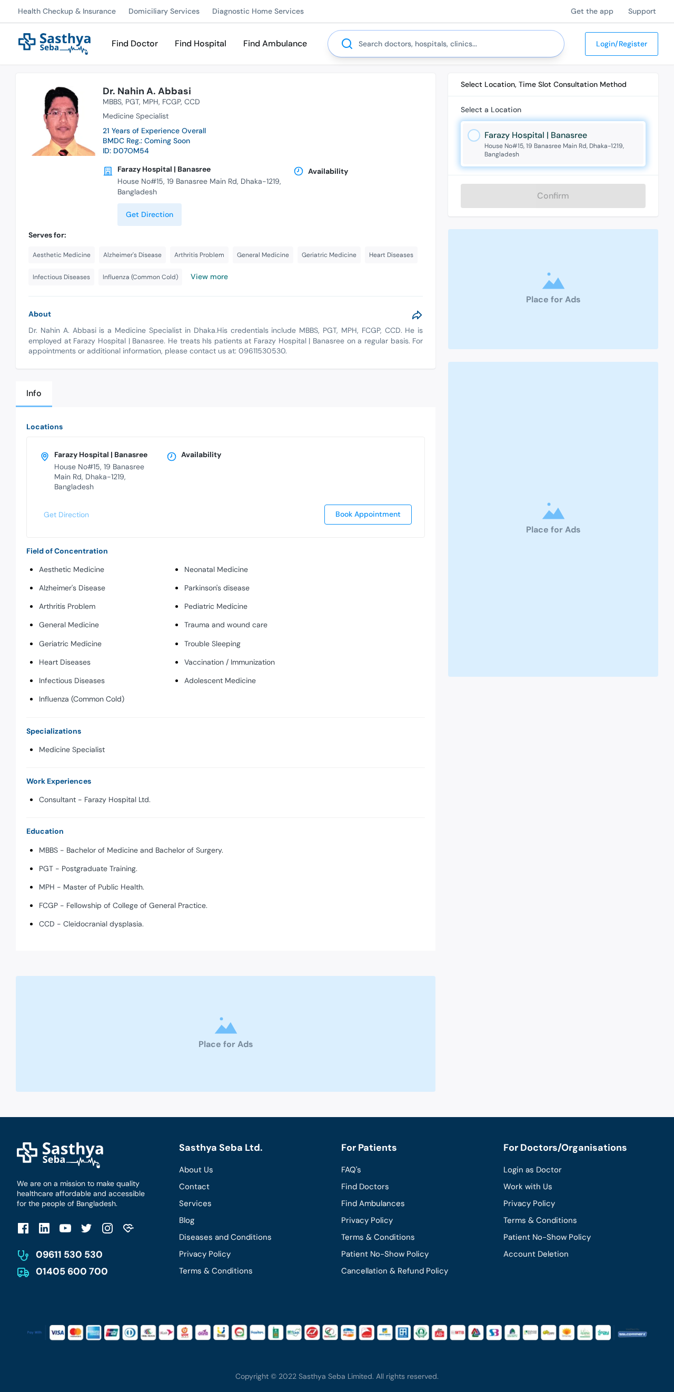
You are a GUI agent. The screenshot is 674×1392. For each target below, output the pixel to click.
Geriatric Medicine (70, 643)
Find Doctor (135, 43)
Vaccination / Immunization (229, 662)
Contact (194, 1186)
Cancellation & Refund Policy (394, 1271)
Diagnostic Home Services (258, 11)
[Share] (417, 315)
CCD (192, 101)
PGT (132, 101)
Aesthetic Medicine (71, 569)
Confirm (553, 195)
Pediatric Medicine (215, 606)
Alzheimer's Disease (72, 588)
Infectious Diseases (72, 680)
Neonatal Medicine (216, 569)
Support (642, 11)
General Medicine (69, 624)
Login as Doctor (532, 1169)
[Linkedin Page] (44, 1228)
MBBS (112, 101)
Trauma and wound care (225, 624)
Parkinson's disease (217, 588)
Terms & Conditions (216, 1271)
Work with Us (527, 1186)
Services (195, 1203)
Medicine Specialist (72, 749)
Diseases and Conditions (225, 1237)
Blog (186, 1220)
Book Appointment (368, 514)
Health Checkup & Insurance (67, 11)
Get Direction (149, 214)
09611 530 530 (69, 1254)
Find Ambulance (275, 43)
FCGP (171, 101)
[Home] (54, 42)
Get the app (592, 11)
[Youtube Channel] (65, 1228)
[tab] (34, 394)
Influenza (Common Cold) (81, 699)
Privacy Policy (205, 1254)
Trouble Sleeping (212, 643)
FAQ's (351, 1169)
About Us (196, 1169)
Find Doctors (365, 1186)
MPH (150, 101)
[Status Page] (128, 1228)
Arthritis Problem (67, 606)
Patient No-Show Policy (385, 1254)
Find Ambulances (373, 1203)
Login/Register (621, 43)
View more (209, 276)
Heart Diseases (65, 662)
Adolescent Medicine (220, 680)
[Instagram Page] (107, 1228)
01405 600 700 (72, 1271)
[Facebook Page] (23, 1228)
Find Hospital (200, 43)
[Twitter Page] (86, 1228)
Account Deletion (536, 1254)
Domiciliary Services (164, 11)
